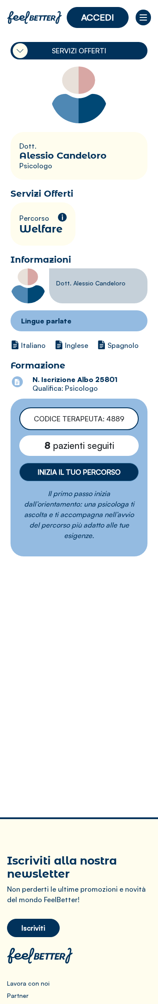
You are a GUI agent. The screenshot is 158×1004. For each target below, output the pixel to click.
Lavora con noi (28, 983)
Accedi (97, 17)
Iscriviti (33, 928)
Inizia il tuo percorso (79, 472)
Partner (18, 995)
